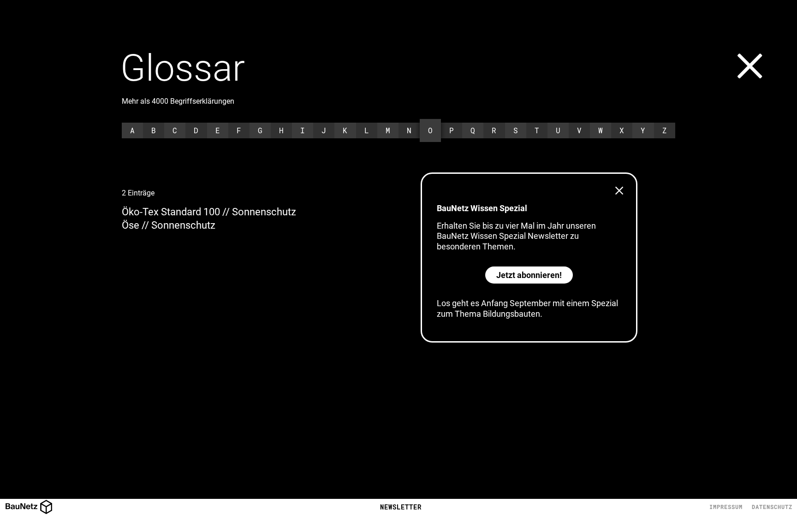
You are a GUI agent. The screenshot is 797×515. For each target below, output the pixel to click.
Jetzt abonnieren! (529, 275)
